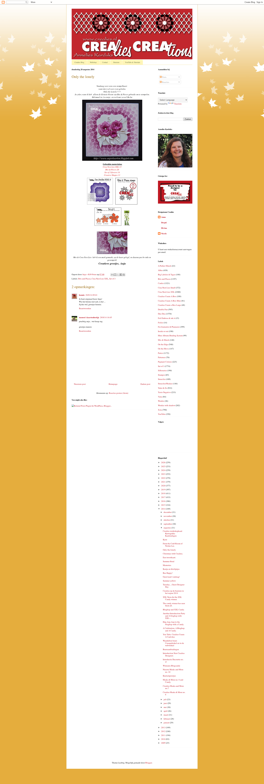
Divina (164, 227)
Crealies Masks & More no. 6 (174, 693)
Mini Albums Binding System (170, 335)
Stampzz (161, 374)
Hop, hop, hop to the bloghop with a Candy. (173, 623)
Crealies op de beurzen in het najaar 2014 (173, 592)
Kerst (165, 539)
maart (166, 714)
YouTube (161, 414)
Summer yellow (169, 580)
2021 (163, 481)
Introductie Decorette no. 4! (173, 660)
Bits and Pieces (84, 278)
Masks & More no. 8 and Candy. (173, 681)
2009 (163, 742)
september (168, 523)
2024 (163, 470)
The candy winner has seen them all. (174, 604)
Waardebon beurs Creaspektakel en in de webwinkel (173, 643)
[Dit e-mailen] (112, 274)
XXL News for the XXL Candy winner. (172, 598)
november (168, 516)
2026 (163, 462)
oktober (167, 519)
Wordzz (161, 401)
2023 (163, 474)
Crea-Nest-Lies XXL (100, 278)
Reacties (165, 82)
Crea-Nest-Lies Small (166, 287)
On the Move (163, 348)
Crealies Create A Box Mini (169, 300)
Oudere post (145, 384)
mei (165, 707)
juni (165, 703)
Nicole (164, 233)
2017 (163, 497)
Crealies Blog (79, 62)
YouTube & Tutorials (132, 62)
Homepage (113, 384)
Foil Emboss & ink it (166, 318)
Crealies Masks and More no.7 (173, 687)
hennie (82, 294)
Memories (167, 565)
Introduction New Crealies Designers (174, 654)
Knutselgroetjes (169, 675)
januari (167, 722)
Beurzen (116, 62)
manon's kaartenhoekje (89, 317)
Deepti (164, 222)
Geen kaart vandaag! (171, 576)
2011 (163, 735)
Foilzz (160, 322)
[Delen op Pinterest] (123, 274)
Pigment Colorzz (165, 361)
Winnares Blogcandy (171, 665)
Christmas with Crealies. (173, 553)
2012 (163, 731)
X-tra (160, 409)
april (166, 711)
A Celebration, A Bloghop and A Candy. (174, 629)
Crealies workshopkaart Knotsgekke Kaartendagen (172, 533)
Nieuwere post (80, 384)
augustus (167, 527)
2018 (163, 493)
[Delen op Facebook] (120, 274)
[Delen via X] (117, 274)
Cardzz (161, 283)
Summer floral (168, 561)
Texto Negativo (164, 392)
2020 (163, 485)
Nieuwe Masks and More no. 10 (173, 670)
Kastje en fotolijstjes (171, 569)
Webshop (93, 62)
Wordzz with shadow (166, 405)
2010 (163, 739)
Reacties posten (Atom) (118, 393)
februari (167, 718)
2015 (163, 505)
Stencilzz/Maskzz (165, 383)
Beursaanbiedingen (171, 649)
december (168, 512)
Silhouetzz (162, 370)
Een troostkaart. (169, 557)
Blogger (148, 762)
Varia (160, 396)
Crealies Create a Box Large (169, 305)
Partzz (160, 353)
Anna (163, 216)
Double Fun (163, 309)
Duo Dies (162, 313)
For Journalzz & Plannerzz (169, 326)
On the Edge (163, 344)
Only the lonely (169, 549)
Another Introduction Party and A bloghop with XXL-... (174, 615)
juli (165, 699)
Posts (164, 77)
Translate (178, 103)
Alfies (160, 270)
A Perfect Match (164, 265)
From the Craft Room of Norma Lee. (172, 544)
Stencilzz (162, 379)
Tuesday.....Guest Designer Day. (173, 585)
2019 (163, 489)
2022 (163, 478)
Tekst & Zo (162, 388)
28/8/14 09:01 (91, 295)
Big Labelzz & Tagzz (166, 274)
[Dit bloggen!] (115, 274)
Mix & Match (163, 340)
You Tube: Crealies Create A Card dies (173, 635)
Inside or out (163, 331)
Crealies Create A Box (167, 296)
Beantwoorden (85, 308)
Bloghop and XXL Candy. (173, 609)
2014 (163, 508)
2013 (163, 727)
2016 (163, 501)
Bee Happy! (168, 573)
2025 (163, 466)
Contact (105, 62)
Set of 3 (112, 278)
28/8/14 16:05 (106, 317)
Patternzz (162, 357)
